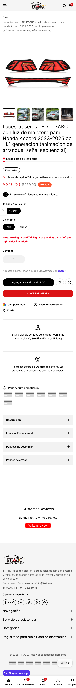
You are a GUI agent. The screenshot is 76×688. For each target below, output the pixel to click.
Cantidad (8, 250)
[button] (60, 282)
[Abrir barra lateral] (3, 210)
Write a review (38, 525)
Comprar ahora (38, 293)
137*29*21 (11, 210)
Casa (5, 17)
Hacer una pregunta (50, 304)
